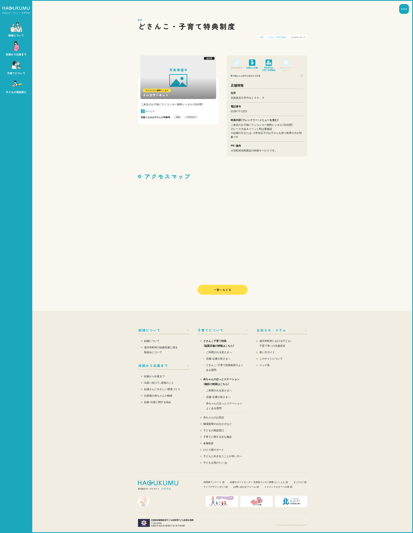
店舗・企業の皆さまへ (218, 358)
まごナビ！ (298, 482)
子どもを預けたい (213, 462)
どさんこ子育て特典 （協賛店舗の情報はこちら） (218, 343)
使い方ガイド (267, 352)
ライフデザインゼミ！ (214, 487)
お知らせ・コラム (271, 330)
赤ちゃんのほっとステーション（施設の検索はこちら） (221, 381)
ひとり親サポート (213, 449)
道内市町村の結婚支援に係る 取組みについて (161, 350)
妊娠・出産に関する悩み (157, 402)
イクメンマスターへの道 (276, 487)
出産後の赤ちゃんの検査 (158, 395)
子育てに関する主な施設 (217, 436)
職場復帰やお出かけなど (217, 424)
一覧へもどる (223, 290)
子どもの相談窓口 (213, 430)
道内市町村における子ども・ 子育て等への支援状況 (275, 343)
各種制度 (208, 443)
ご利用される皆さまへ (219, 352)
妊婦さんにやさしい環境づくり (162, 389)
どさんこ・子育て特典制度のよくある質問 (224, 367)
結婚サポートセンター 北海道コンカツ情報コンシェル (257, 482)
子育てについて (211, 330)
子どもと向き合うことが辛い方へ (222, 456)
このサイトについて (271, 358)
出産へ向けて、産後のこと (159, 382)
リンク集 (264, 365)
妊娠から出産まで (153, 365)
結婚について (149, 330)
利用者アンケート (212, 482)
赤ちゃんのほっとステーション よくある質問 (224, 406)
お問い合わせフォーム (244, 487)
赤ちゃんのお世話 (213, 417)
